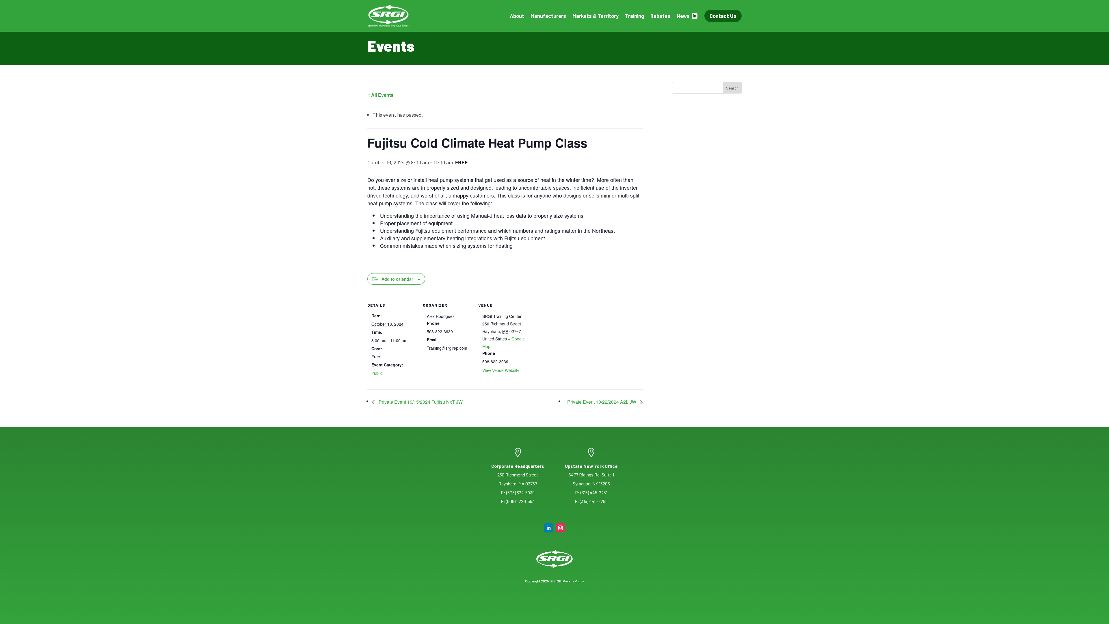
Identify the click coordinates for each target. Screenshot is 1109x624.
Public (376, 373)
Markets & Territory (595, 16)
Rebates (660, 16)
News (683, 16)
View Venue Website (501, 370)
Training (634, 16)
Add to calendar (397, 279)
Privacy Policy (573, 581)
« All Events (380, 95)
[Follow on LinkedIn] (548, 527)
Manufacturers (548, 16)
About (517, 16)
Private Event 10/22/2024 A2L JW (602, 401)
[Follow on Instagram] (560, 527)
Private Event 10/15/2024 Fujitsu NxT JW (420, 401)
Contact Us (723, 16)
